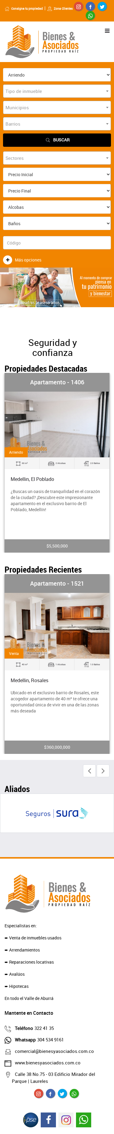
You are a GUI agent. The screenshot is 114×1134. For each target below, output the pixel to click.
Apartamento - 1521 (57, 583)
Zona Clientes (63, 8)
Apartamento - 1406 (57, 382)
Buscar (61, 140)
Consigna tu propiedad (27, 8)
